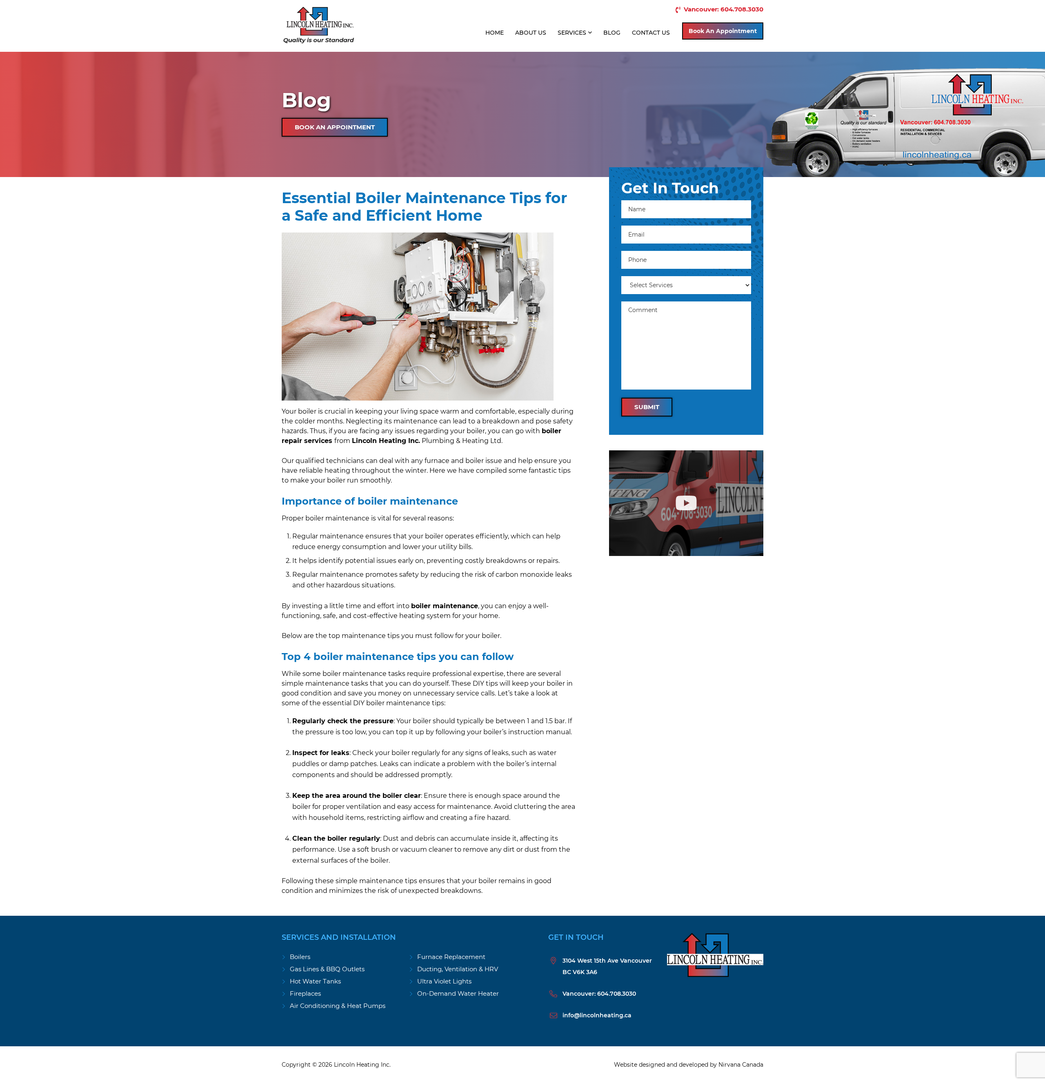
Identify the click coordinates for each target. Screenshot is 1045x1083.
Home (494, 32)
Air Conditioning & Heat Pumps (337, 1006)
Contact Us (651, 32)
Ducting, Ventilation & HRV (457, 969)
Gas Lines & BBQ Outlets (327, 969)
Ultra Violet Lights (444, 981)
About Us (530, 32)
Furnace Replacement (451, 957)
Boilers (300, 957)
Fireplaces (305, 993)
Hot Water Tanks (315, 981)
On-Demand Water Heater (458, 993)
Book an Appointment (723, 31)
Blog (611, 32)
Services (572, 32)
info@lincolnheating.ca (597, 1015)
